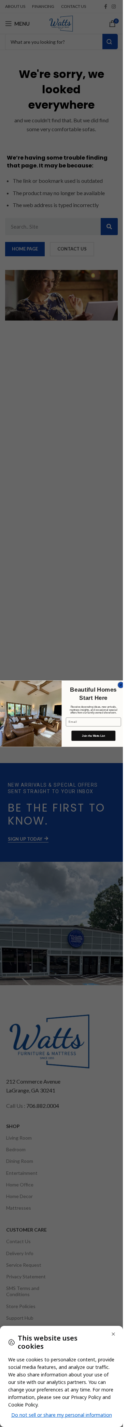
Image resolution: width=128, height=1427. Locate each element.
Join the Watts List (93, 735)
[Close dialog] (121, 685)
